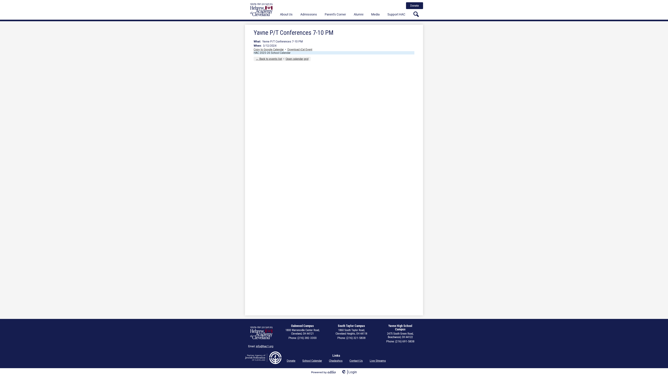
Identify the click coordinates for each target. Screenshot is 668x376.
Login (349, 372)
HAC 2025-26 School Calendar (272, 52)
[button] (286, 14)
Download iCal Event (299, 49)
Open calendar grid (297, 59)
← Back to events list (269, 59)
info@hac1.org (264, 346)
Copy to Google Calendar (269, 49)
